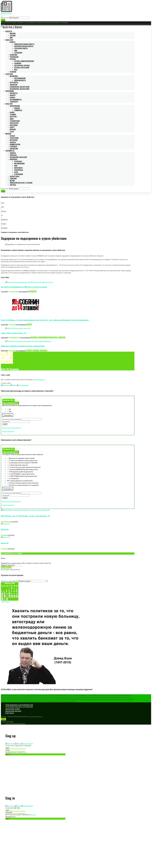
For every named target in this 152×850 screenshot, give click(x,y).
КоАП (16, 172)
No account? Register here (11, 428)
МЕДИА (12, 180)
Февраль (3, 211)
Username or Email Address (11, 419)
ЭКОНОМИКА (9, 91)
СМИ (15, 50)
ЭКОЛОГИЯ (13, 84)
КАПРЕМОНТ (18, 168)
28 (1, 215)
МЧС (15, 69)
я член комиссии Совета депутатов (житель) (25, 467)
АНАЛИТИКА (14, 148)
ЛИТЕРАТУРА (14, 123)
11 (16, 591)
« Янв (3, 602)
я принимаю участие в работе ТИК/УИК (23, 463)
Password (5, 421)
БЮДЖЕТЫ (14, 93)
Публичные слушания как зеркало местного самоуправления (23, 346)
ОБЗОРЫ (13, 142)
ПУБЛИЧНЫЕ (18, 170)
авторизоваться (39, 379)
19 (2, 596)
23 (12, 596)
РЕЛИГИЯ (13, 71)
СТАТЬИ (12, 136)
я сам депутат (14, 478)
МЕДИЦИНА (14, 76)
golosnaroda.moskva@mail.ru (15, 723)
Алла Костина (14, 291)
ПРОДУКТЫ (14, 82)
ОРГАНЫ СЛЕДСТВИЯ (21, 67)
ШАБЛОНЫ (13, 159)
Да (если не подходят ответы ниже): (22, 458)
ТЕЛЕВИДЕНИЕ (15, 121)
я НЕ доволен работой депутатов (21, 472)
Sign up (33, 815)
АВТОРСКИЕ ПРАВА (12, 709)
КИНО (12, 119)
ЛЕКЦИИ (17, 108)
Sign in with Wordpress (10, 403)
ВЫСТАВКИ (13, 125)
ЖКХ (15, 165)
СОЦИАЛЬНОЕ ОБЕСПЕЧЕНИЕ (19, 86)
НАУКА (12, 112)
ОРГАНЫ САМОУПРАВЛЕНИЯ (24, 61)
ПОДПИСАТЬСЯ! (6, 567)
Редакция (13, 324)
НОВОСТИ (8, 31)
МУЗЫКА (13, 129)
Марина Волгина (15, 337)
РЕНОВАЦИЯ (14, 57)
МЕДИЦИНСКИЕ (19, 163)
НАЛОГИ (12, 95)
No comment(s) (24, 291)
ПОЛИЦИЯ (17, 63)
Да (10, 409)
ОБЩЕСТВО (9, 40)
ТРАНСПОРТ (14, 101)
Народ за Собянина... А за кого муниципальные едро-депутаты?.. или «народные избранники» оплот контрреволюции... (45, 320)
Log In (5, 424)
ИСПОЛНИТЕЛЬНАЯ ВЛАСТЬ (23, 46)
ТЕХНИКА (13, 114)
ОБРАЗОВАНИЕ (15, 106)
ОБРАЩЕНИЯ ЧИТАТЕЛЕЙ (18, 157)
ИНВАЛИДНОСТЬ (20, 80)
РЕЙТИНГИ (13, 146)
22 (9, 596)
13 (4, 594)
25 (17, 596)
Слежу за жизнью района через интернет (24, 483)
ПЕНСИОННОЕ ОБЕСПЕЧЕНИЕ (19, 89)
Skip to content (6, 13)
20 (5, 596)
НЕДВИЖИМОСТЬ (16, 99)
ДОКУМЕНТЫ (9, 150)
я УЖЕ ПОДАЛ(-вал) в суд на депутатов (23, 476)
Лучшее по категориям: (9, 581)
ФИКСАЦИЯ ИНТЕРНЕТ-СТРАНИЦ (21, 182)
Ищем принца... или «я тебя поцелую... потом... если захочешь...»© (25, 516)
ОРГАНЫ (13, 59)
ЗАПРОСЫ (13, 155)
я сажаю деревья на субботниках (21, 481)
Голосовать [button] (8, 415)
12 (2, 594)
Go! (3, 20)
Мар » (8, 602)
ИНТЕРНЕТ (13, 116)
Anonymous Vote (8, 400)
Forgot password (8, 431)
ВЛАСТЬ (12, 42)
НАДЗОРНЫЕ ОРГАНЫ (22, 65)
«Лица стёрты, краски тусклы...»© (13, 333)
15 (9, 594)
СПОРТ (12, 127)
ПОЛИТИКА (13, 54)
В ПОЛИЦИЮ (18, 174)
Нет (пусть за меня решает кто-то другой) (24, 485)
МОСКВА (13, 33)
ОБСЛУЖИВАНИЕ (20, 78)
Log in (25, 752)
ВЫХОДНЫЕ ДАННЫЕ (13, 711)
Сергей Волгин (6, 521)
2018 (2, 207)
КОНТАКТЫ (9, 713)
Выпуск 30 (4, 543)
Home (2, 203)
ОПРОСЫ (13, 185)
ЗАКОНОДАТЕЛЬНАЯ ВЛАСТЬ (24, 44)
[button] (5, 385)
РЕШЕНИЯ (13, 178)
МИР (11, 37)
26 (2, 599)
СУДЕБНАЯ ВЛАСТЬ (21, 48)
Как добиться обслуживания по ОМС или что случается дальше (24, 287)
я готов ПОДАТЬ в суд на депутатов (21, 474)
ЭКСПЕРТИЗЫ (14, 176)
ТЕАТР (12, 131)
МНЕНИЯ (8, 133)
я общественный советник (18, 465)
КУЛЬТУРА (9, 103)
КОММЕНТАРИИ (15, 144)
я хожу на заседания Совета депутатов (23, 460)
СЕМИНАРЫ (18, 110)
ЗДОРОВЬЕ (9, 74)
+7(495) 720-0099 (7, 721)
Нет (10, 411)
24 (14, 596)
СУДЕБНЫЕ (18, 161)
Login (3, 24)
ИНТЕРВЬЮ (14, 140)
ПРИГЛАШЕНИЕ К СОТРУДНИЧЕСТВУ (19, 705)
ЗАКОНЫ (13, 153)
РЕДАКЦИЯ (18, 52)
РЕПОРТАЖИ (14, 138)
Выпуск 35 (4, 529)
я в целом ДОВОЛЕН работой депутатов (23, 469)
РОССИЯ (12, 35)
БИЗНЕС (12, 97)
